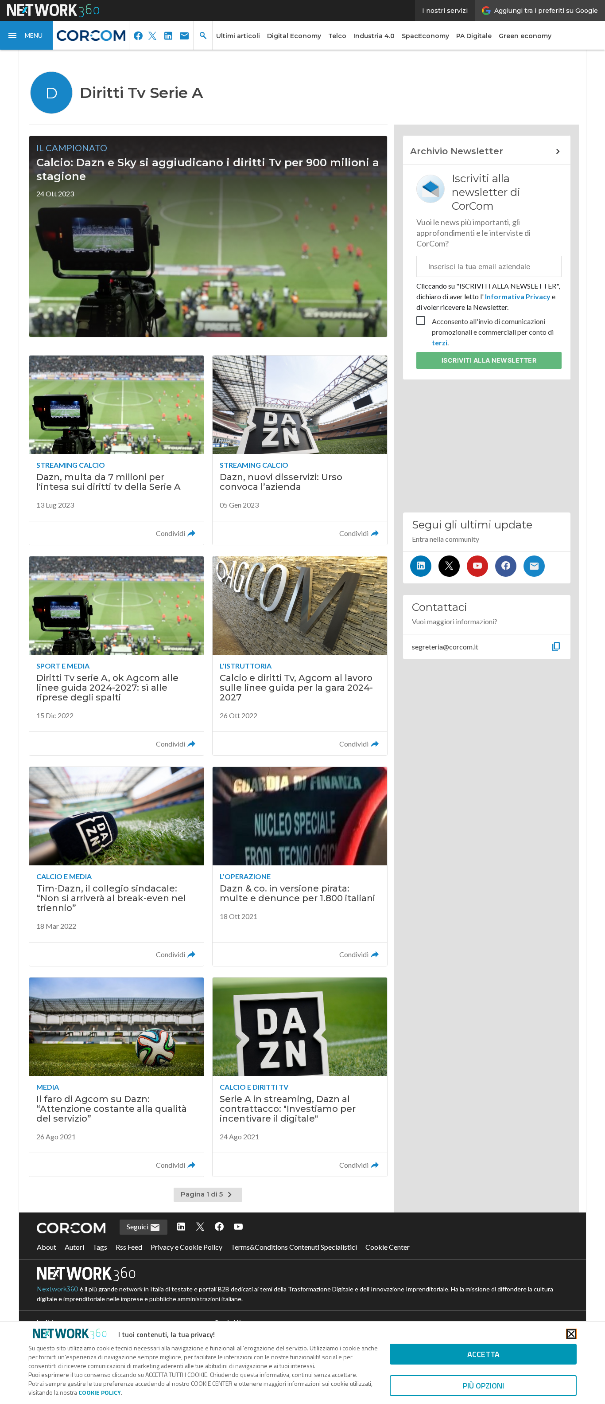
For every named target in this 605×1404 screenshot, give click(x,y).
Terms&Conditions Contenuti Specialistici (294, 1247)
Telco (337, 36)
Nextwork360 (57, 1289)
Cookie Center (387, 1247)
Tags (100, 1247)
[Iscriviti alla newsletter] (534, 566)
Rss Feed (129, 1247)
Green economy (525, 36)
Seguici (138, 1226)
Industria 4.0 (374, 36)
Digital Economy (294, 36)
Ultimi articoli (238, 36)
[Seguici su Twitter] (449, 566)
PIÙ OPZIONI (483, 1386)
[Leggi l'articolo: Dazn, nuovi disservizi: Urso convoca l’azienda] (300, 450)
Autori (74, 1247)
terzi (439, 342)
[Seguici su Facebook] (505, 566)
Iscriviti (489, 360)
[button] (26, 35)
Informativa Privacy (518, 296)
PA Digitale (474, 36)
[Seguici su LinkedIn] (420, 566)
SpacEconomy (425, 36)
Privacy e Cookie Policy (186, 1247)
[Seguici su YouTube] (477, 566)
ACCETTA (483, 1354)
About (46, 1247)
